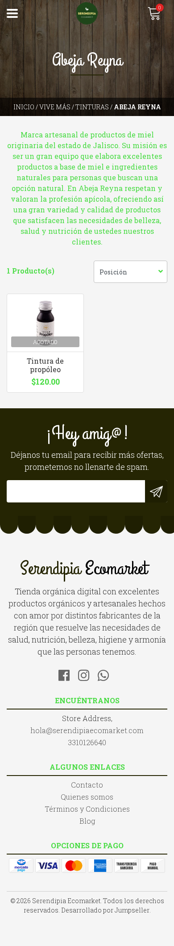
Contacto (87, 784)
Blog (87, 821)
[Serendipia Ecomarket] (87, 13)
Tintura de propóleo (45, 365)
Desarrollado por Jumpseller (105, 910)
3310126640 (87, 742)
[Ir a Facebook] (67, 674)
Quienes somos (87, 796)
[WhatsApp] (107, 674)
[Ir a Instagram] (87, 674)
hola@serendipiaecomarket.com (87, 730)
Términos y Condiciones (87, 808)
